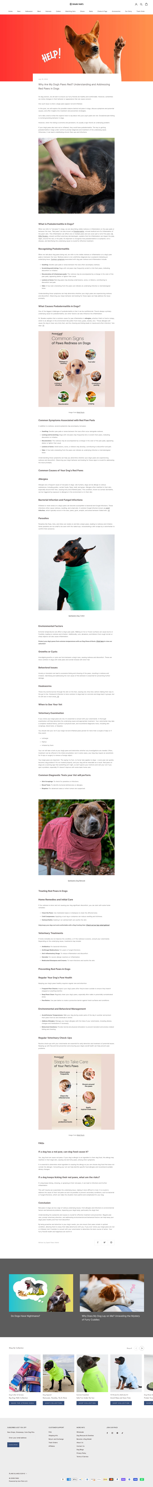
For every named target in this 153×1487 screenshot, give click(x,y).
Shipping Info (53, 1435)
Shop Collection (53, 1403)
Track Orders (53, 1442)
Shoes (82, 11)
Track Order (141, 11)
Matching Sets (70, 11)
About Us (80, 1442)
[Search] (141, 4)
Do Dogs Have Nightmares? (25, 1316)
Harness (48, 11)
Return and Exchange (56, 1439)
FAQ (50, 1432)
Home (10, 11)
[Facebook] (107, 1433)
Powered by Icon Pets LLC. (18, 1481)
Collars (58, 11)
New (18, 11)
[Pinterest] (117, 1433)
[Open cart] (146, 4)
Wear (39, 11)
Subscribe (13, 1445)
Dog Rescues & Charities (85, 1435)
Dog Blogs (80, 1449)
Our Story (128, 11)
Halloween (29, 11)
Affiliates (52, 1446)
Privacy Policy (81, 1453)
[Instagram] (112, 1433)
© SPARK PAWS (14, 1478)
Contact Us (80, 1446)
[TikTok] (122, 1433)
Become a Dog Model (84, 1439)
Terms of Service (82, 1456)
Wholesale (80, 1432)
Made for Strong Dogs (22, 1403)
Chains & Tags (102, 11)
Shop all (129, 1348)
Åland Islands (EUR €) (17, 1473)
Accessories (116, 11)
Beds (91, 11)
